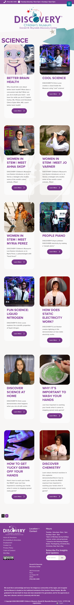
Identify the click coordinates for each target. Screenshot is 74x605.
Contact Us (7, 545)
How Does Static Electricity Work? (52, 316)
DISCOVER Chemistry (51, 466)
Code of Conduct (9, 550)
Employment (7, 543)
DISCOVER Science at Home (16, 392)
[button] (8, 559)
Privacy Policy (8, 548)
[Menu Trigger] (69, 3)
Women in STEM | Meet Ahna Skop (16, 163)
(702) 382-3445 (12, 2)
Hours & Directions (10, 537)
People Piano (53, 236)
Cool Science (54, 78)
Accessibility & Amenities (12, 540)
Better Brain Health (18, 80)
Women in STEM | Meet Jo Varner (54, 163)
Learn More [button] (17, 111)
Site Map (6, 553)
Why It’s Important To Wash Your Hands (54, 394)
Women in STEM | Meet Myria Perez (17, 239)
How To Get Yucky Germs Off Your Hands (18, 469)
